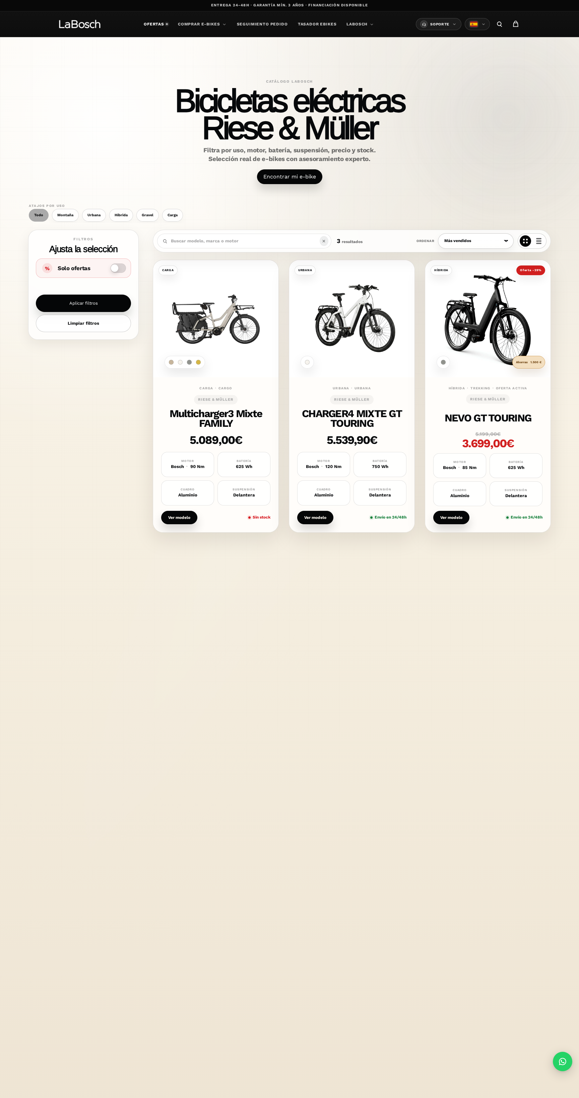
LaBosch (357, 24)
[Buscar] (499, 24)
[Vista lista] (538, 241)
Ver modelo (179, 517)
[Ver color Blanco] (180, 362)
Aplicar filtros (83, 303)
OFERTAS (154, 24)
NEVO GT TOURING (488, 418)
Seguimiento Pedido (262, 24)
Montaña (65, 215)
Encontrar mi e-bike (289, 176)
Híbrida (121, 215)
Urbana (94, 215)
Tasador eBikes (317, 24)
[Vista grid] (525, 241)
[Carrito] (515, 24)
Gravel (147, 215)
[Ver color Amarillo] (198, 362)
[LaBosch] (79, 24)
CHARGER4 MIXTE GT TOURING (352, 419)
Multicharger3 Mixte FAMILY (216, 419)
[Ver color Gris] (189, 362)
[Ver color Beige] (171, 362)
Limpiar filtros (83, 323)
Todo (38, 215)
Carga (173, 215)
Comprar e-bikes (199, 24)
